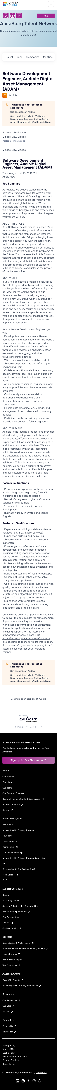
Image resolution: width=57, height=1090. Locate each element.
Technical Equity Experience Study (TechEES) (23, 948)
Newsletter (7, 1031)
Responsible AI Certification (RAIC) (18, 869)
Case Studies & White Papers (16, 942)
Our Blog (6, 1005)
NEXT (5, 863)
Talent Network (9, 841)
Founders (7, 835)
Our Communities (10, 917)
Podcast (6, 1011)
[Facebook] (12, 15)
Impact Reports (9, 954)
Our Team (7, 787)
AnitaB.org (41, 1072)
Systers (6, 922)
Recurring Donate (11, 900)
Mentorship (7, 824)
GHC (4, 880)
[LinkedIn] (19, 15)
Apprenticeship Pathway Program (18, 830)
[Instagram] (5, 15)
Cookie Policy (8, 1052)
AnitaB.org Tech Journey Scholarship (20, 985)
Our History (8, 782)
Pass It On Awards (11, 979)
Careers (6, 810)
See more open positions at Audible (28, 698)
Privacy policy (21, 727)
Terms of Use (8, 1049)
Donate (5, 894)
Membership (8, 846)
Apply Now (8, 176)
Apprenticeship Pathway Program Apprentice (24, 858)
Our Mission (8, 776)
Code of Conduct (10, 1060)
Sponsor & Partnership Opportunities (20, 906)
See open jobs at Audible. (23, 112)
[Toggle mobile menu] (51, 4)
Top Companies (9, 965)
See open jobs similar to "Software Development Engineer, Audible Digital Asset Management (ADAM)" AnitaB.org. (30, 119)
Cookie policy (36, 727)
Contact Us (7, 1026)
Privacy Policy (9, 1045)
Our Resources (9, 1000)
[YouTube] (28, 1081)
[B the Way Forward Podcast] (39, 1081)
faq (46, 16)
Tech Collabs (8, 874)
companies (32, 56)
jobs (19, 56)
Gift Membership (10, 928)
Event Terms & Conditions (14, 1056)
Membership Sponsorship (14, 911)
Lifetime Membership (12, 852)
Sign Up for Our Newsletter (26, 760)
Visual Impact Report (12, 959)
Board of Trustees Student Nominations (21, 798)
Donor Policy (8, 1063)
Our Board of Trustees (13, 793)
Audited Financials (11, 804)
